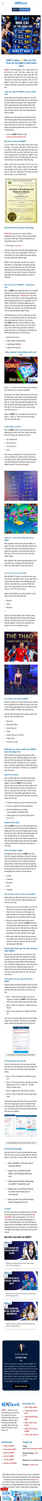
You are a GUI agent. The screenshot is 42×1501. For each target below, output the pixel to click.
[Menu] (2, 3)
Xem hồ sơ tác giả (21, 1386)
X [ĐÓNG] (4, 1489)
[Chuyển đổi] (6, 1163)
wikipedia (18, 246)
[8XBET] (21, 3)
